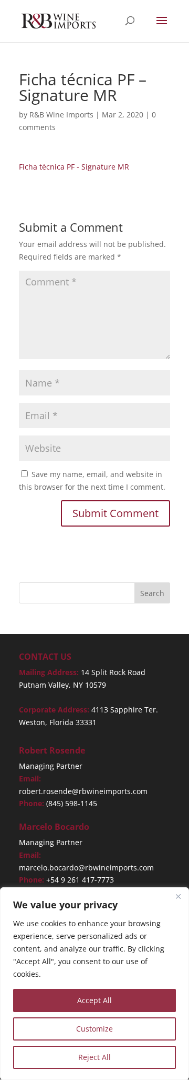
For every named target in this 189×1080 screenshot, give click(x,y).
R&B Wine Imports (61, 115)
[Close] (178, 896)
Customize (94, 1029)
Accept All (94, 1000)
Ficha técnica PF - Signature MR (74, 167)
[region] (94, 983)
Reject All (94, 1057)
